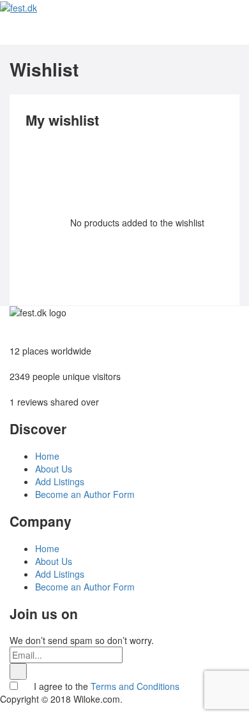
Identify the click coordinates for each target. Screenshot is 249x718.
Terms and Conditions (135, 686)
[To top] (3, 711)
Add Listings (59, 481)
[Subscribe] (18, 671)
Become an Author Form (85, 494)
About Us (53, 468)
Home (47, 456)
